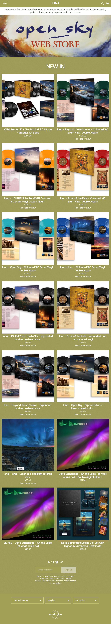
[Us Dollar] (86, 600)
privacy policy (55, 583)
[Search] (102, 3)
